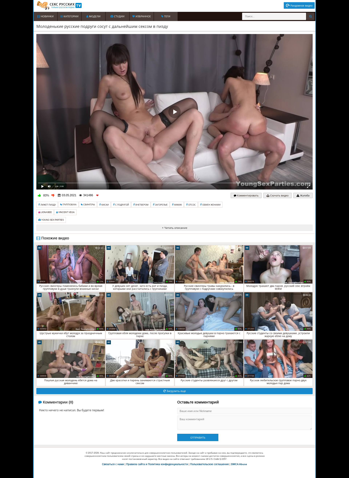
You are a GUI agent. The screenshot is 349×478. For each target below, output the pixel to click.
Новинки (47, 16)
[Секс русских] (59, 5)
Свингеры (89, 204)
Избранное (143, 16)
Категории (71, 16)
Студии (119, 16)
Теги (166, 16)
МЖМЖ (177, 204)
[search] (310, 16)
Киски (104, 204)
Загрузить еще (176, 391)
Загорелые (160, 204)
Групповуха (69, 204)
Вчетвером (141, 204)
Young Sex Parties (52, 220)
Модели (94, 16)
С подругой (121, 204)
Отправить (197, 437)
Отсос (191, 204)
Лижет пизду (47, 204)
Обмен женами (210, 204)
